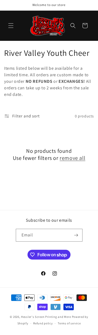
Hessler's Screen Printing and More (46, 317)
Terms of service (69, 323)
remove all (72, 158)
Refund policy (43, 323)
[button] (11, 26)
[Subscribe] (76, 235)
